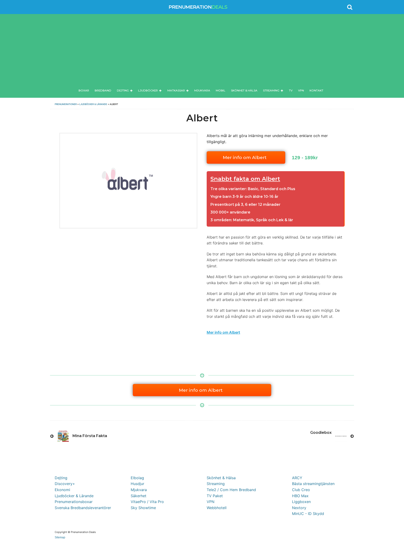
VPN (301, 90)
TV (290, 90)
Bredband (103, 90)
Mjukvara (202, 90)
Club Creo (301, 489)
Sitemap (60, 537)
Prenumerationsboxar (74, 501)
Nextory (299, 507)
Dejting (123, 90)
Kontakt (316, 90)
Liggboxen (301, 501)
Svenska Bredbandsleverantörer (83, 507)
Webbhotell (217, 507)
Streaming (271, 90)
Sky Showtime (143, 507)
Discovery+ (65, 483)
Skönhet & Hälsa (244, 90)
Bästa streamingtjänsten (313, 483)
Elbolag (137, 477)
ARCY (297, 477)
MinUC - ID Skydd (308, 513)
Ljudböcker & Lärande (93, 104)
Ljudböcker (148, 90)
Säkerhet (138, 495)
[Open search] (350, 7)
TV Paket (215, 495)
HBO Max (300, 495)
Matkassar (176, 90)
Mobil (220, 90)
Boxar (84, 90)
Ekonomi (62, 489)
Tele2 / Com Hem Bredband (231, 489)
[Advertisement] (202, 52)
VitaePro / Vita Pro (147, 501)
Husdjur (137, 483)
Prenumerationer (66, 104)
